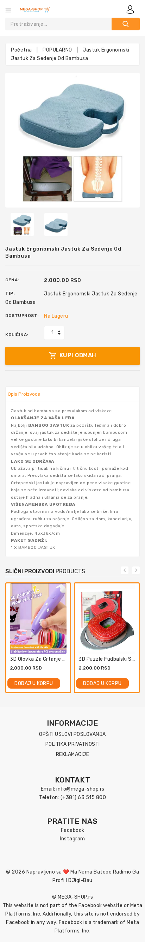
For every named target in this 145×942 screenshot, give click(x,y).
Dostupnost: (22, 315)
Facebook (72, 830)
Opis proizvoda (24, 394)
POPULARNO (57, 50)
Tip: (9, 293)
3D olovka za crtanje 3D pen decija (52, 659)
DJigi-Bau (80, 880)
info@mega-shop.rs (80, 789)
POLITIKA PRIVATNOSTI (72, 744)
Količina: (16, 334)
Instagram (72, 839)
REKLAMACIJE (72, 754)
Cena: (12, 279)
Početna (21, 50)
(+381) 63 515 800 (83, 797)
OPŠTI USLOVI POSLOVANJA (72, 734)
